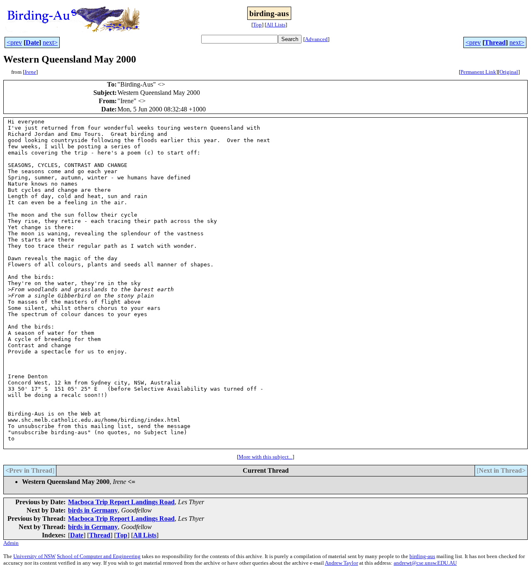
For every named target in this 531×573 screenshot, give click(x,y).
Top (257, 25)
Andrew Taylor (341, 563)
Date (32, 42)
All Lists (275, 25)
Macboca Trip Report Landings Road (121, 501)
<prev (14, 42)
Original (508, 72)
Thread (495, 42)
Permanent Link (478, 72)
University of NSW (34, 556)
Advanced (316, 39)
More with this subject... (265, 457)
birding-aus (422, 556)
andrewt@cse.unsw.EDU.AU (425, 563)
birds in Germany (93, 510)
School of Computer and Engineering (99, 556)
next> (50, 42)
